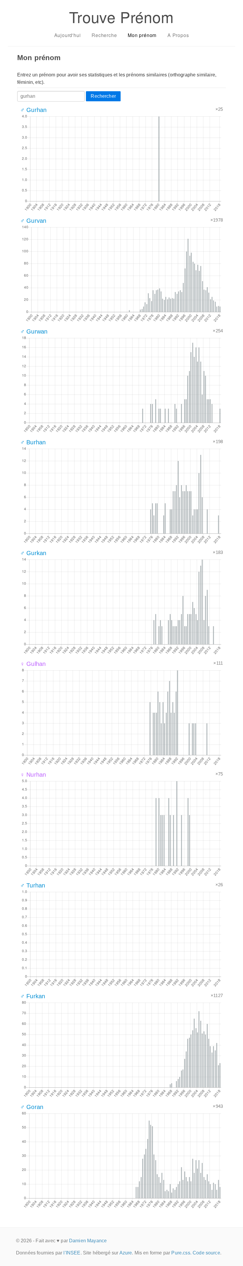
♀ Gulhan (33, 664)
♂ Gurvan (33, 220)
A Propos (178, 35)
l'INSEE (71, 1252)
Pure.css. (181, 1252)
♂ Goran (31, 1107)
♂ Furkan (32, 996)
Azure (125, 1252)
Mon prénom (142, 35)
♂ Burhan (33, 442)
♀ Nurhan (33, 774)
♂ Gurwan (33, 331)
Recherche (104, 35)
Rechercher (103, 96)
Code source (206, 1252)
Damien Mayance (88, 1240)
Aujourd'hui (67, 35)
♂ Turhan (32, 885)
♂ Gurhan (33, 110)
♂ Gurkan (33, 553)
